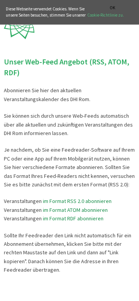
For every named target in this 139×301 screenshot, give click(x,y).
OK (112, 8)
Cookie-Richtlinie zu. (105, 15)
